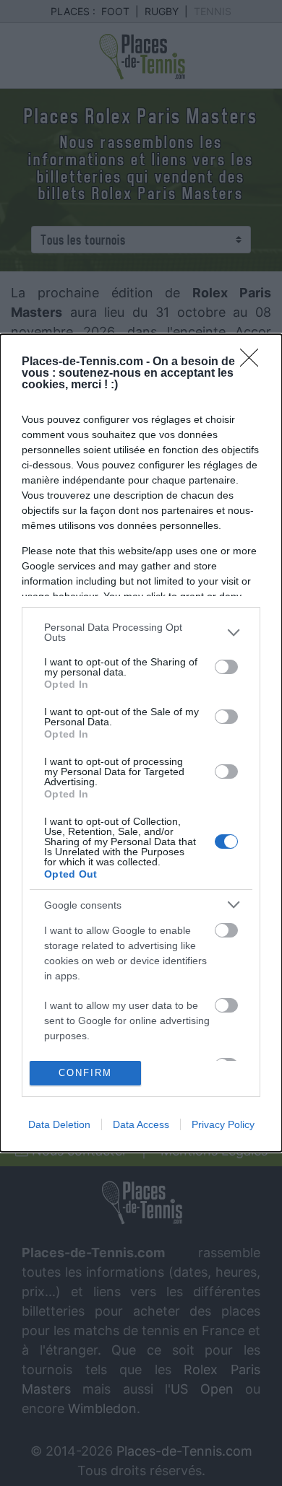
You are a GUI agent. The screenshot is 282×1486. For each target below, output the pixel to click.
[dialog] (141, 743)
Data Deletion (59, 1124)
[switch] (226, 667)
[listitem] (141, 632)
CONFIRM (85, 1072)
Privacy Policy (223, 1124)
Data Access (141, 1124)
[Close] (254, 362)
